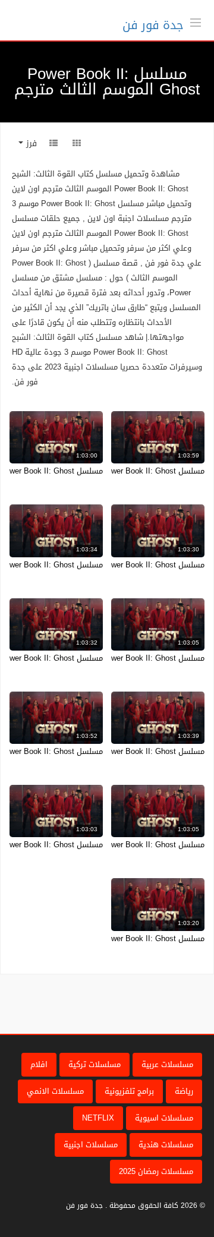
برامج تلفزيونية (129, 1091)
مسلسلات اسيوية (164, 1117)
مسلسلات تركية (94, 1064)
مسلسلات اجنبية (91, 1144)
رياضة (184, 1091)
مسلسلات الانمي (55, 1091)
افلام (39, 1064)
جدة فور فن (153, 25)
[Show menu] (196, 21)
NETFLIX (98, 1117)
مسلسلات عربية (167, 1064)
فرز (30, 143)
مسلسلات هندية (166, 1144)
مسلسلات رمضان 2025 (156, 1171)
